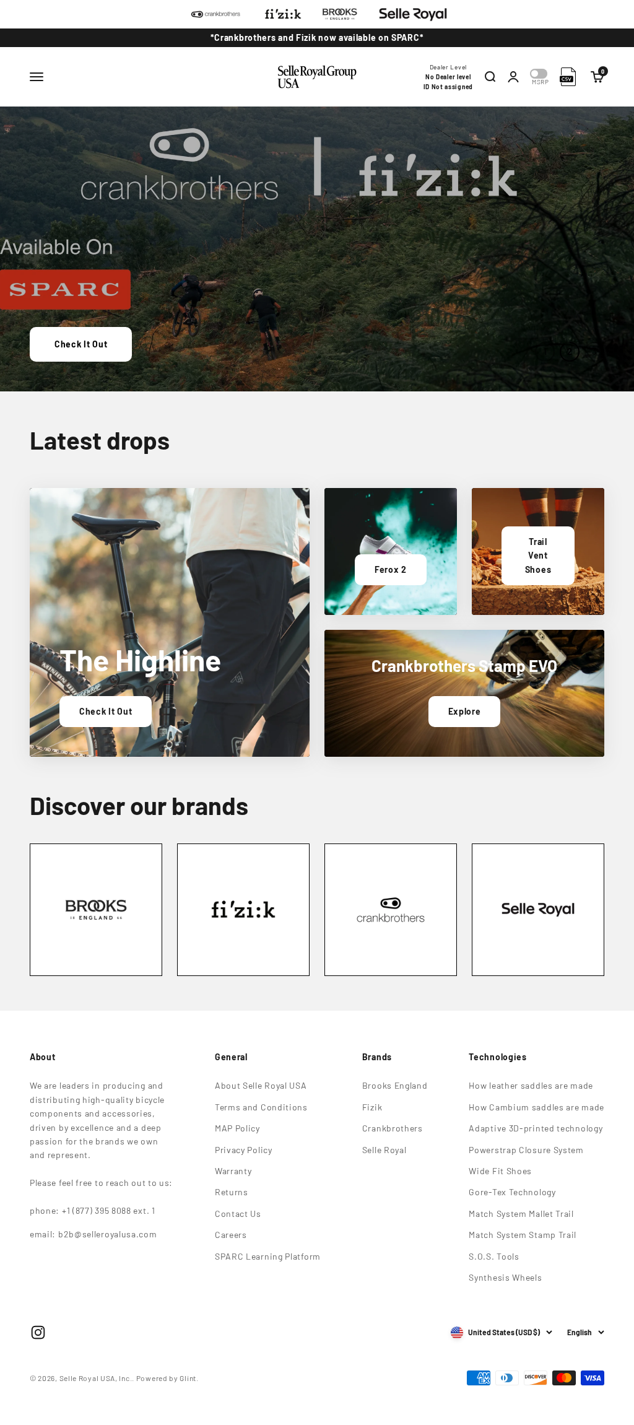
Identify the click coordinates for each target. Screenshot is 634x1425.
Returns (231, 1192)
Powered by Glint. (167, 1378)
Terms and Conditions (261, 1107)
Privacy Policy (243, 1149)
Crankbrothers (392, 1128)
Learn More (78, 344)
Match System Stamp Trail (522, 1234)
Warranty (233, 1171)
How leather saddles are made (531, 1085)
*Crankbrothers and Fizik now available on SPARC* (317, 37)
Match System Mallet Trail (521, 1213)
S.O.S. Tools (494, 1256)
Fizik (372, 1107)
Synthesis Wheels (505, 1277)
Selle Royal (384, 1149)
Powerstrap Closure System (526, 1149)
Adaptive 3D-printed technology (535, 1128)
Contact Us (238, 1213)
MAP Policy (237, 1128)
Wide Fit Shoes (500, 1171)
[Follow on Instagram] (38, 1332)
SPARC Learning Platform (268, 1256)
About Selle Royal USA (261, 1085)
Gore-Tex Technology (512, 1192)
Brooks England (395, 1085)
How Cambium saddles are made (536, 1107)
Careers (231, 1234)
